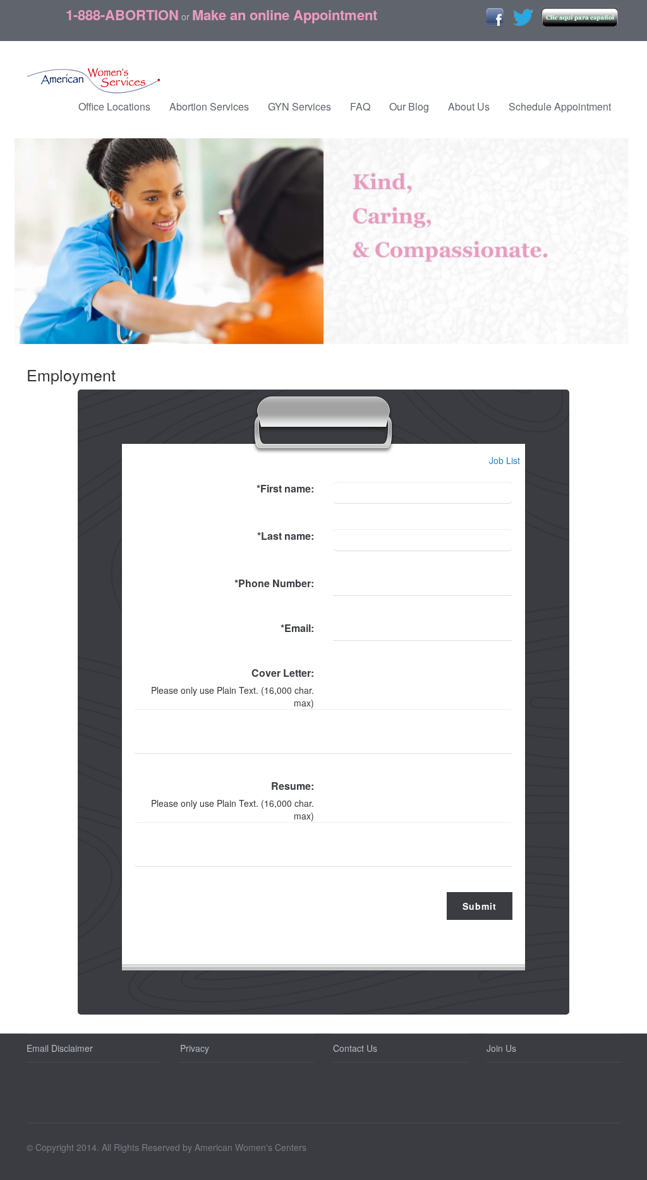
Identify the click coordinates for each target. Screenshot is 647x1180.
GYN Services (299, 106)
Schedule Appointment (560, 106)
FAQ (360, 106)
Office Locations (114, 106)
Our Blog (409, 106)
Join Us (501, 1048)
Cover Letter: (282, 673)
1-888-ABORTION (122, 14)
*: (285, 489)
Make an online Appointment (284, 14)
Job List (507, 460)
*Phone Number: (274, 583)
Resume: (292, 786)
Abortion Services (209, 106)
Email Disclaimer (60, 1048)
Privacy (194, 1048)
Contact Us (355, 1048)
